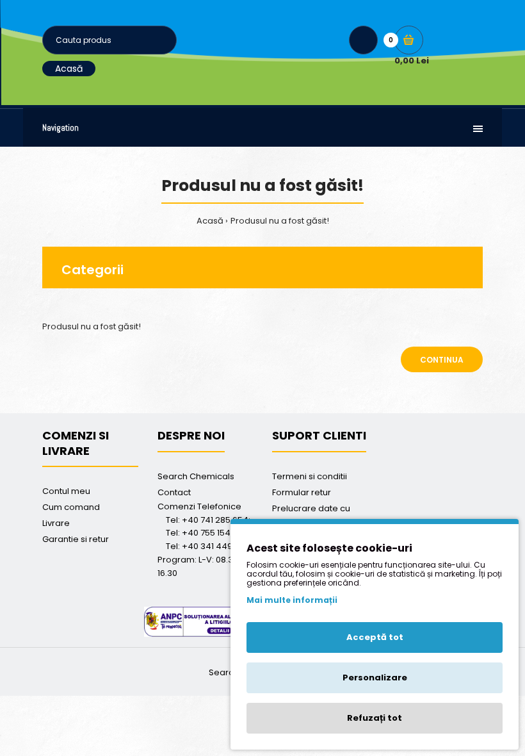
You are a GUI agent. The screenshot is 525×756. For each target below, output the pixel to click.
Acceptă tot (374, 637)
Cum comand (71, 507)
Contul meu (66, 491)
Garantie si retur (75, 539)
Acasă (69, 68)
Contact (174, 492)
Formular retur (301, 492)
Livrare (56, 523)
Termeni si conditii (309, 476)
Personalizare (375, 677)
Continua (442, 359)
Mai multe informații (291, 600)
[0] (408, 40)
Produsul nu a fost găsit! (279, 221)
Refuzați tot (374, 718)
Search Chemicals (196, 476)
